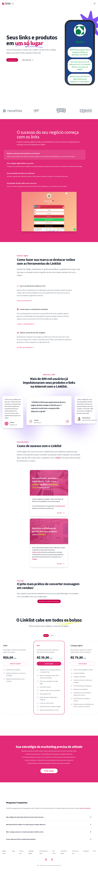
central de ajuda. (85, 808)
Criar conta (49, 771)
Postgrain (86, 851)
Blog (13, 851)
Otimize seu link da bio (24, 300)
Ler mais (60, 513)
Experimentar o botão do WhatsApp (49, 601)
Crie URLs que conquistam (25, 347)
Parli (94, 851)
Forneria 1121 (60, 506)
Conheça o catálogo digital (26, 324)
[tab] (44, 155)
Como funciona (27, 60)
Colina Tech (36, 552)
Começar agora (12, 60)
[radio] (46, 635)
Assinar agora (49, 663)
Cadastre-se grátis (15, 663)
